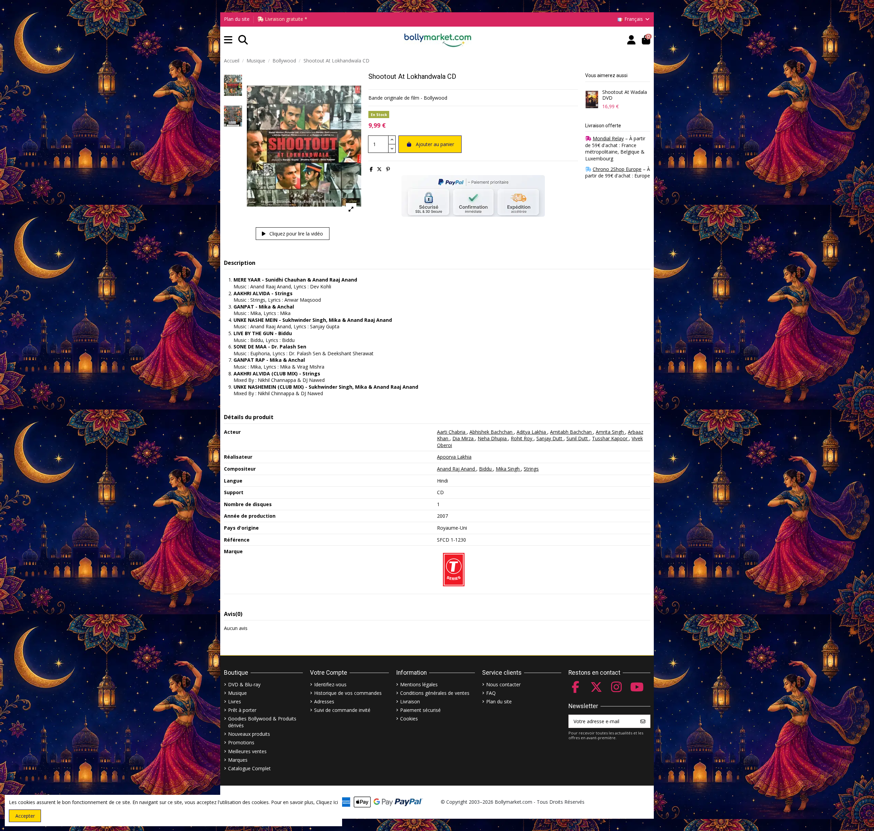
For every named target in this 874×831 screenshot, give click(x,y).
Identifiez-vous (330, 684)
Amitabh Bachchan (571, 432)
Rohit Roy (522, 438)
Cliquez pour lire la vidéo (295, 233)
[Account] (631, 40)
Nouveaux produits (249, 734)
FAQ (491, 693)
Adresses (324, 701)
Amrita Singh (610, 432)
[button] (228, 40)
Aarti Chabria (452, 432)
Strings (531, 468)
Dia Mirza (463, 438)
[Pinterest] (388, 169)
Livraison (410, 701)
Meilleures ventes (247, 751)
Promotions (241, 742)
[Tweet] (379, 169)
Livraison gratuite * (285, 19)
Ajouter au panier (435, 144)
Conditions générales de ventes (434, 693)
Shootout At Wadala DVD (624, 95)
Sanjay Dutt (550, 438)
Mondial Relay (608, 138)
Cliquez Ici (327, 802)
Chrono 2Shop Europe (617, 169)
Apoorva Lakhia (454, 457)
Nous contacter (503, 684)
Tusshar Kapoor (610, 438)
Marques (238, 760)
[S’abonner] (643, 721)
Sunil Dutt (577, 438)
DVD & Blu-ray (244, 684)
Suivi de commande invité (342, 710)
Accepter (25, 816)
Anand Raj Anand (456, 468)
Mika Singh (508, 468)
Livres (234, 701)
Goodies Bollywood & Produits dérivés (262, 722)
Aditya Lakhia (532, 432)
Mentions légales (419, 684)
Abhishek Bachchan (491, 432)
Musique (237, 693)
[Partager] (371, 169)
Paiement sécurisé (420, 710)
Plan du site (237, 19)
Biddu (486, 468)
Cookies (409, 718)
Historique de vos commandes (348, 693)
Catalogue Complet (249, 768)
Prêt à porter (242, 710)
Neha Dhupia (493, 438)
